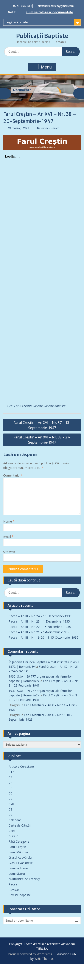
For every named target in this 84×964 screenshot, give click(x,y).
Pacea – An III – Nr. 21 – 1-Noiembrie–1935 (39, 632)
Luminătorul (17, 874)
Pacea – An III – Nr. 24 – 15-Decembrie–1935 (40, 616)
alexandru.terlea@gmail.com (56, 5)
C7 (10, 799)
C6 (10, 793)
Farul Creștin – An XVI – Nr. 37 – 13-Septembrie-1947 (42, 425)
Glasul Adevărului (20, 857)
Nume (8, 521)
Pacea (13, 884)
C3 (10, 777)
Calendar (15, 820)
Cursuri (13, 836)
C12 (11, 772)
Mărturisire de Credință (24, 879)
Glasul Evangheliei (21, 863)
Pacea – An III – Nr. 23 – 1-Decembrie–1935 (39, 621)
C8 (10, 809)
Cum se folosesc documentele (49, 12)
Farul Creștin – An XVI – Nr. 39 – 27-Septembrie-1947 (42, 440)
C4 (10, 783)
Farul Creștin (23, 406)
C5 (10, 788)
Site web (9, 552)
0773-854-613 (22, 5)
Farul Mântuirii (18, 852)
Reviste (38, 406)
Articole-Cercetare (21, 766)
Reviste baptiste (54, 406)
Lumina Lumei (18, 868)
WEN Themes (44, 959)
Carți (12, 831)
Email (8, 537)
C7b (9, 406)
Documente (22, 90)
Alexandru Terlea (47, 128)
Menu (46, 67)
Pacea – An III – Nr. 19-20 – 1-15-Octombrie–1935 (43, 637)
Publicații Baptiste (42, 35)
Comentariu (12, 475)
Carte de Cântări (20, 825)
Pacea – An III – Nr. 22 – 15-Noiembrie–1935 (40, 627)
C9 (10, 815)
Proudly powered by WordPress (30, 954)
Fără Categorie (19, 841)
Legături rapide (17, 22)
